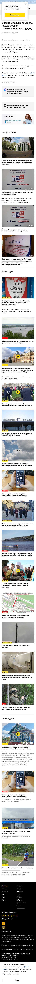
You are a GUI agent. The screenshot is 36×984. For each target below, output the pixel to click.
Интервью (5, 891)
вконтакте (3, 916)
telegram (8, 916)
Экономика (20, 888)
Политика (19, 886)
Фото (3, 894)
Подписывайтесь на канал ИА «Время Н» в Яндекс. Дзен (17, 106)
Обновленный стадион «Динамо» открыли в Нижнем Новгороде (16, 831)
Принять (18, 980)
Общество (20, 891)
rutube (14, 916)
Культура (19, 897)
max (17, 916)
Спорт (18, 894)
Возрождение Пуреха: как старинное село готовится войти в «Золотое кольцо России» (17, 746)
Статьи (4, 888)
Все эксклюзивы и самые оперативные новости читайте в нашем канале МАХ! (17, 91)
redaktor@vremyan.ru (11, 959)
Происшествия (21, 903)
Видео (4, 900)
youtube (5, 916)
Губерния (19, 900)
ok (11, 916)
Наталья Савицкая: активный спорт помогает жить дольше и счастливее (17, 867)
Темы (3, 897)
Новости (5, 886)
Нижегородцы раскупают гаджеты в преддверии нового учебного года (14, 794)
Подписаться (14, 15)
